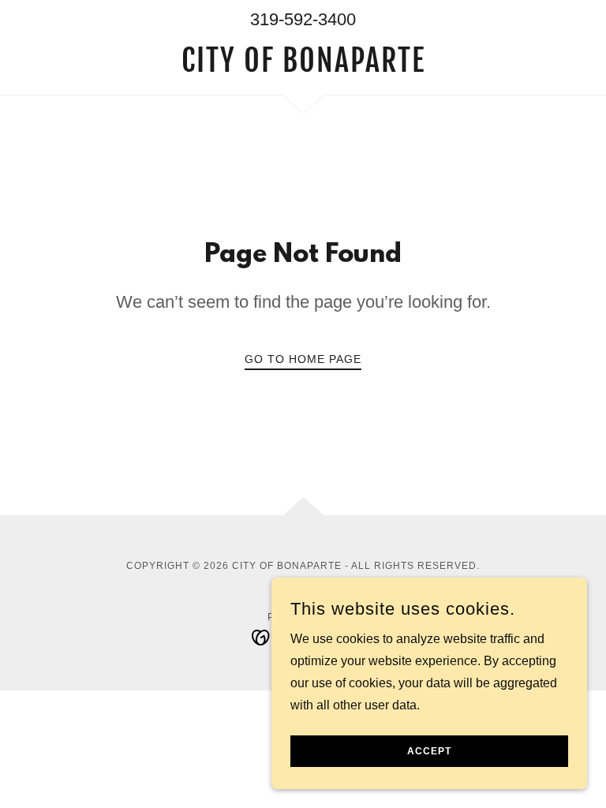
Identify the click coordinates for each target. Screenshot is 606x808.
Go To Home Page (303, 359)
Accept (429, 751)
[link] (303, 67)
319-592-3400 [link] (303, 19)
